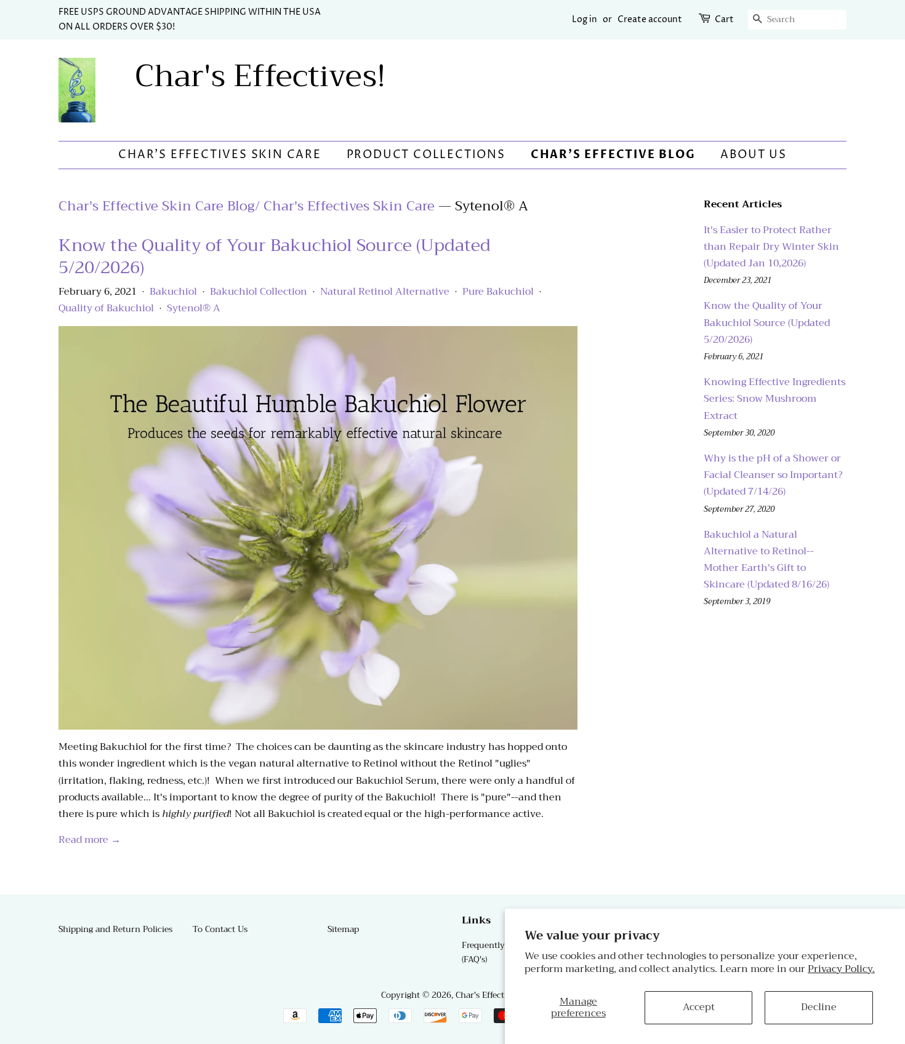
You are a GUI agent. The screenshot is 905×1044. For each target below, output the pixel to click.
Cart (724, 19)
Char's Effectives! (260, 76)
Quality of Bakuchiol (106, 308)
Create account (649, 19)
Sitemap (343, 929)
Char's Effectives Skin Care (219, 154)
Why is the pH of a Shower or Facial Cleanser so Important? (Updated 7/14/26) (773, 475)
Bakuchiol (173, 291)
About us (753, 154)
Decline (819, 1007)
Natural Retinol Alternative (384, 291)
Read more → (89, 839)
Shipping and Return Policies (115, 929)
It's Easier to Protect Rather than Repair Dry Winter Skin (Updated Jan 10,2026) (771, 246)
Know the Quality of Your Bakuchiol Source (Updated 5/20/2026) (274, 256)
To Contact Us (220, 929)
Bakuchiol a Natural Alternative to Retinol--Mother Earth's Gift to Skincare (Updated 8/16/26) (766, 560)
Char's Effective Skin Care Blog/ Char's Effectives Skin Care (246, 206)
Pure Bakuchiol (498, 291)
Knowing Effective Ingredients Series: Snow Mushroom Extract (774, 398)
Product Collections (426, 154)
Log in (584, 19)
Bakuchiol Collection (258, 291)
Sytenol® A (193, 308)
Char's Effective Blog (613, 154)
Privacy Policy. (841, 969)
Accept (699, 1007)
